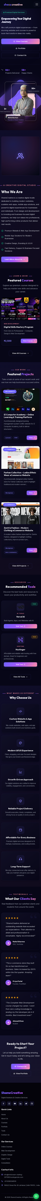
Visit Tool (19, 626)
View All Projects (19, 566)
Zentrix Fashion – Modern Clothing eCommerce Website (18, 529)
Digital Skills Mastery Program (18, 327)
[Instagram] (9, 1103)
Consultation (5, 1163)
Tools (3, 1131)
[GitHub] (32, 1103)
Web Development (8, 1151)
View (31, 437)
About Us (4, 1119)
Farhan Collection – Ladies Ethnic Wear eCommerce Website (20, 473)
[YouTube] (15, 1103)
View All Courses (19, 353)
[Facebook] (3, 1103)
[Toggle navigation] (37, 4)
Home (3, 1115)
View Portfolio (22, 1073)
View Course (28, 341)
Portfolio (21, 48)
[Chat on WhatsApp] (36, 1196)
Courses (4, 1123)
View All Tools (19, 677)
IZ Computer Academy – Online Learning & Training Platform (19, 415)
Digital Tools (5, 1159)
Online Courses (6, 1147)
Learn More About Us (13, 259)
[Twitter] (26, 1103)
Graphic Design (6, 1155)
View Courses (22, 41)
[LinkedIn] (20, 1103)
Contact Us (21, 55)
